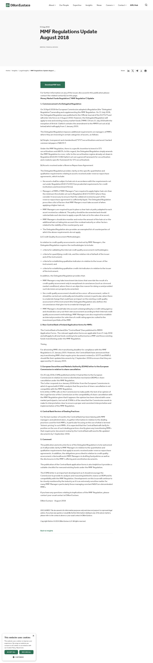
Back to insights (46, 531)
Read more (20, 648)
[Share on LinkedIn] (128, 71)
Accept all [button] (11, 652)
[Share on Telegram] (137, 71)
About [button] (51, 5)
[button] (19, 657)
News (99, 5)
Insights (89, 5)
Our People (64, 5)
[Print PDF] (145, 71)
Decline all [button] (26, 652)
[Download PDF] (141, 71)
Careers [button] (109, 5)
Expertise (77, 5)
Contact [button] (121, 5)
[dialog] (19, 647)
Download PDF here (52, 85)
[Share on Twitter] (133, 71)
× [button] (33, 636)
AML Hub (134, 5)
